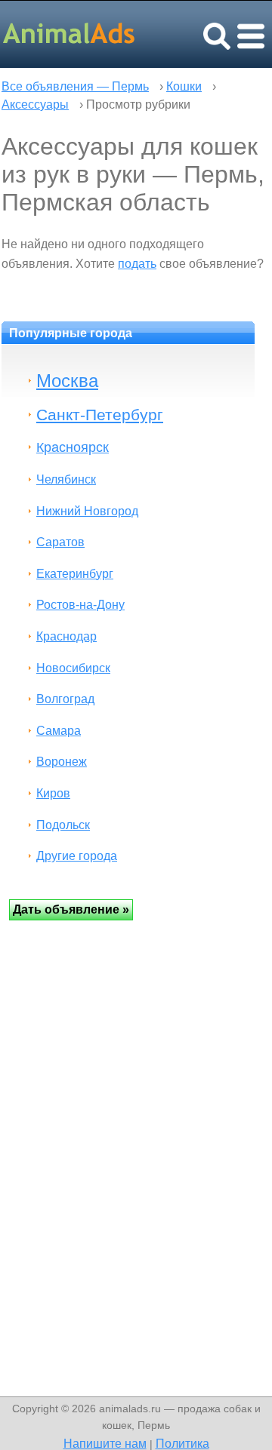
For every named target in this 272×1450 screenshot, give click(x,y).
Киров (53, 793)
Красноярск (72, 447)
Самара (58, 730)
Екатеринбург (74, 573)
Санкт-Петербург (99, 414)
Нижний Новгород (87, 511)
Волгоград (65, 699)
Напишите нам (105, 1443)
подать (137, 263)
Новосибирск (73, 668)
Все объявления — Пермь (75, 86)
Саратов (60, 542)
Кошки (184, 86)
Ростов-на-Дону (80, 604)
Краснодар (66, 636)
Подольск (63, 825)
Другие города (76, 855)
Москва (67, 380)
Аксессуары (35, 104)
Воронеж (61, 761)
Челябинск (66, 479)
